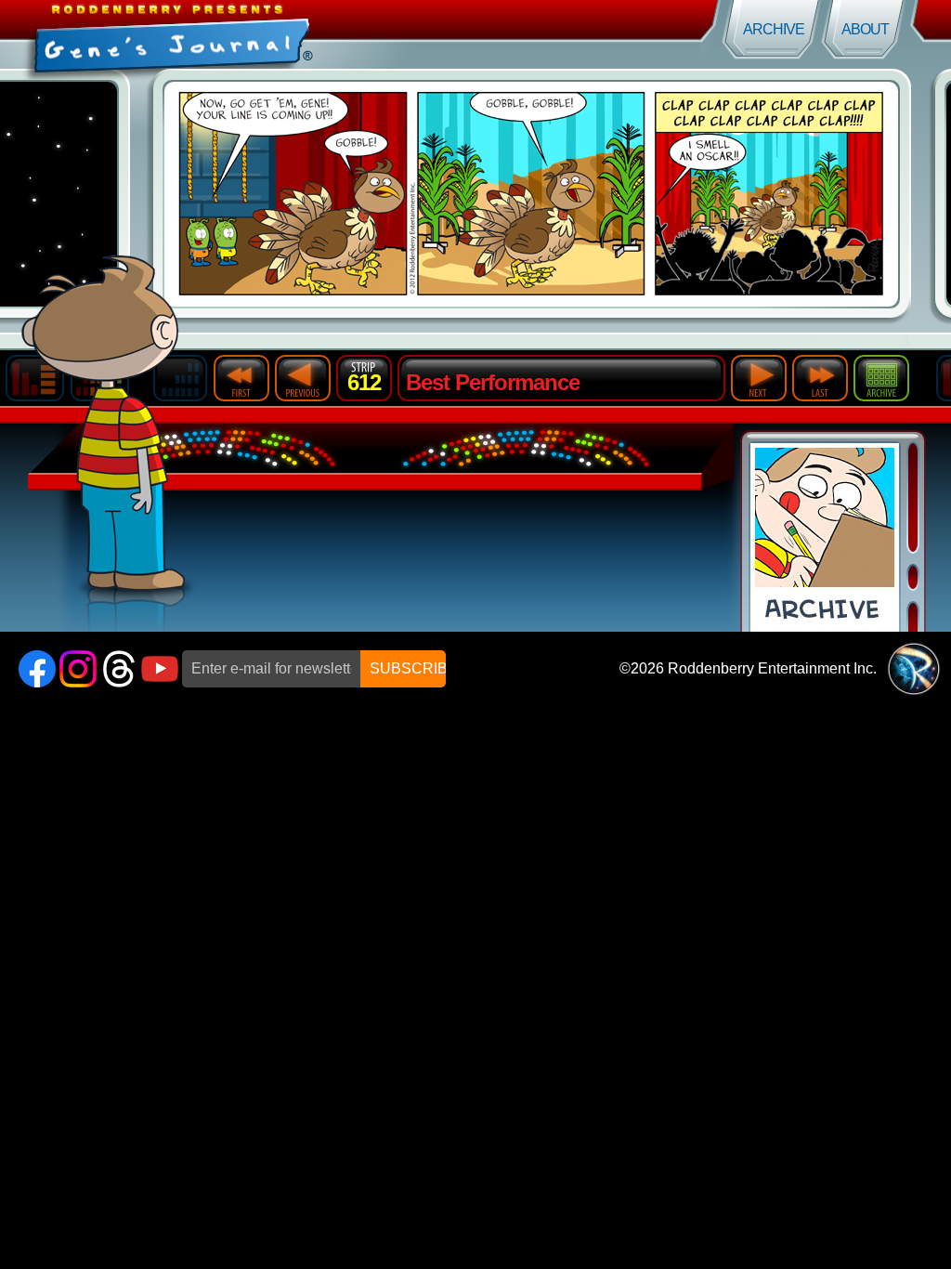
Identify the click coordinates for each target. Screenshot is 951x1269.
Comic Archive (824, 537)
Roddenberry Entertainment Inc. (772, 668)
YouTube (159, 668)
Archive (773, 29)
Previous (302, 378)
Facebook (37, 668)
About (865, 29)
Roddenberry (914, 669)
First (241, 378)
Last (820, 378)
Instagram (78, 668)
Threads (118, 668)
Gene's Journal (238, 35)
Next (758, 378)
